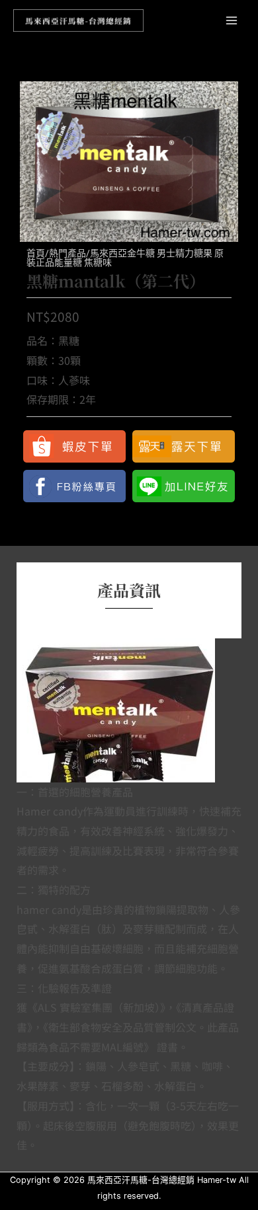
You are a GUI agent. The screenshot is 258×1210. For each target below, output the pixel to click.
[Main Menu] (232, 20)
